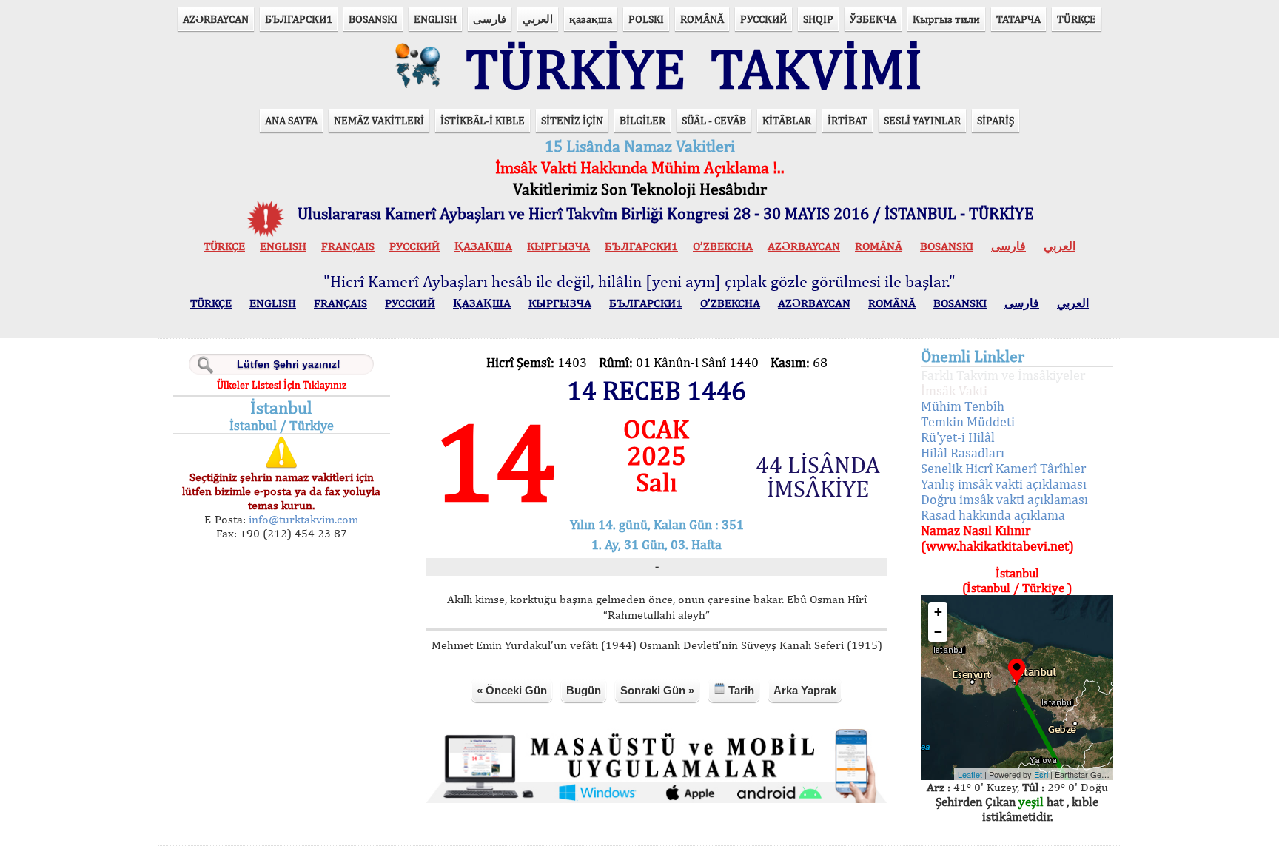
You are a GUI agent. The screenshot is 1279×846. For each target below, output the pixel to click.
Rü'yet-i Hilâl (958, 437)
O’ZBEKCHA (723, 246)
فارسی (489, 19)
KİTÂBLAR (786, 120)
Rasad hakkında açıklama (993, 515)
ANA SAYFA (291, 120)
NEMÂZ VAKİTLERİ (379, 120)
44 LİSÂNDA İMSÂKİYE (818, 476)
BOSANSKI (373, 19)
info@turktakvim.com (302, 519)
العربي (538, 19)
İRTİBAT (847, 120)
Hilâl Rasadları (962, 452)
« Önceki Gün (512, 690)
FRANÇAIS (348, 246)
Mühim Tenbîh (962, 406)
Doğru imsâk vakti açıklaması (1004, 499)
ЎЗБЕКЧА (873, 19)
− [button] (938, 631)
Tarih (739, 690)
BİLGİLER (642, 120)
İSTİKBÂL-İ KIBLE (482, 120)
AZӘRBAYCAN (216, 19)
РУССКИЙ (763, 19)
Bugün (583, 690)
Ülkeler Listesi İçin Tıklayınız (281, 385)
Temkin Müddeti (968, 421)
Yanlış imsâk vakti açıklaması (1004, 483)
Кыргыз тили (946, 19)
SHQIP (818, 19)
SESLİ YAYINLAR (922, 120)
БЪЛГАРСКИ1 (298, 19)
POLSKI (646, 19)
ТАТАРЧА (1018, 19)
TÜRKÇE (1076, 19)
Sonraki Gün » (657, 690)
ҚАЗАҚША (483, 246)
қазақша (590, 19)
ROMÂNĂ (702, 19)
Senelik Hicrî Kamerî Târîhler (1003, 468)
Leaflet (970, 774)
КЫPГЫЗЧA (558, 246)
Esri (1041, 774)
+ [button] (938, 612)
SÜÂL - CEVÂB (714, 120)
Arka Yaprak (804, 690)
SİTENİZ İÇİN (572, 120)
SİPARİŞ (995, 120)
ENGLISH (435, 19)
